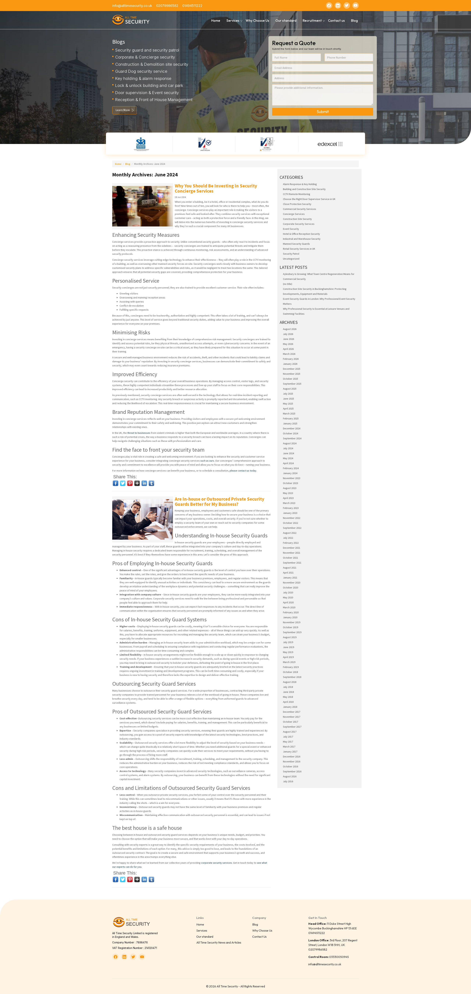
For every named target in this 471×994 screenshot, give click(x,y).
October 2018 (290, 672)
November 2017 (291, 716)
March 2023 (289, 503)
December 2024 (291, 428)
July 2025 (288, 393)
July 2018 (288, 687)
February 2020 (291, 612)
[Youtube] (355, 5)
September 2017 (292, 726)
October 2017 (290, 721)
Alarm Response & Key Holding (300, 184)
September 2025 (292, 383)
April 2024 (288, 463)
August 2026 (289, 329)
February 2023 (291, 508)
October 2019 (290, 627)
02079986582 (167, 6)
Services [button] (232, 20)
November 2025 (291, 373)
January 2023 (290, 513)
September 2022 (292, 527)
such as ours (207, 460)
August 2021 (289, 567)
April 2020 (288, 602)
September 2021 (292, 562)
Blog (354, 20)
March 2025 (289, 413)
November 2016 (291, 761)
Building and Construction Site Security (304, 189)
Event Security (291, 229)
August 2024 (289, 443)
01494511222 (192, 6)
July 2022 (288, 537)
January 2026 (290, 363)
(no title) (287, 284)
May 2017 (288, 741)
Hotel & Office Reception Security (301, 233)
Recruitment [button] (312, 20)
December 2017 (291, 711)
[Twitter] (346, 5)
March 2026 (289, 354)
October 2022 (290, 523)
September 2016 (292, 771)
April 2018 (288, 701)
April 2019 (288, 657)
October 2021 (290, 557)
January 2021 (290, 577)
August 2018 (289, 682)
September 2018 (292, 677)
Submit (323, 111)
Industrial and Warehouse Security (302, 238)
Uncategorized (291, 258)
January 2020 (290, 617)
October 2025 (290, 378)
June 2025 (288, 398)
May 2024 (288, 458)
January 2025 (290, 423)
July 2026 (288, 334)
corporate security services (216, 862)
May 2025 (288, 403)
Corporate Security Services (298, 224)
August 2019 (289, 637)
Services (201, 930)
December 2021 (291, 547)
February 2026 (291, 358)
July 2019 (288, 642)
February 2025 (291, 418)
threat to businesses (138, 432)
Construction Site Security (297, 219)
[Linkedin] (338, 5)
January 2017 (290, 751)
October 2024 (290, 433)
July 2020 (288, 592)
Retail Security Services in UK (299, 248)
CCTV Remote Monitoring (296, 194)
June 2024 (288, 453)
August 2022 (289, 532)
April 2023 (288, 498)
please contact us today (243, 470)
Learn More (123, 110)
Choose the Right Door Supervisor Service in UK (309, 199)
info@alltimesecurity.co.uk (132, 6)
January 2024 (290, 473)
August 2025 (289, 388)
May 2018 (288, 697)
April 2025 (288, 408)
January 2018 (290, 706)
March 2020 (289, 607)
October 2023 (290, 483)
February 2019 (291, 667)
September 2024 (292, 438)
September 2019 (292, 632)
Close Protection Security (297, 204)
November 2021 (291, 552)
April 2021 (288, 572)
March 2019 (289, 662)
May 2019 (288, 652)
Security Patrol (291, 253)
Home (215, 20)
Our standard (285, 20)
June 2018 (288, 692)
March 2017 (289, 746)
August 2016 (289, 776)
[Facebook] (329, 5)
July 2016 (288, 781)
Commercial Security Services (299, 209)
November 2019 (291, 622)
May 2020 (288, 597)
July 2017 (288, 736)
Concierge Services (294, 214)
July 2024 (288, 448)
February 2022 (291, 542)
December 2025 (291, 368)
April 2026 (288, 349)
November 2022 (291, 518)
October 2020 (290, 587)
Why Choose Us (257, 20)
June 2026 (288, 339)
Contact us (336, 20)
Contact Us (259, 936)
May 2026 (288, 344)
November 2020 (291, 582)
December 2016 (291, 756)
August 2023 (289, 488)
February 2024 (291, 468)
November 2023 (291, 478)
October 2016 (290, 766)
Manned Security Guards (296, 243)
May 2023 (288, 493)
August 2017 (289, 731)
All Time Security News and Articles (218, 942)
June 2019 (288, 647)
